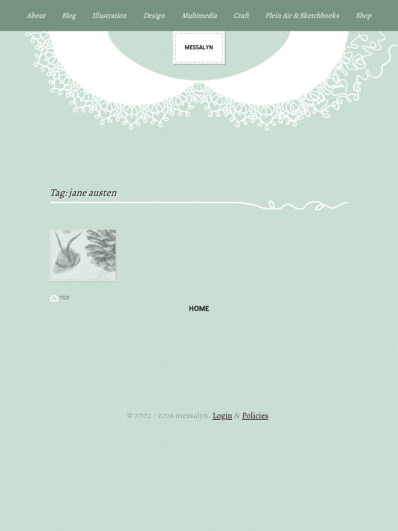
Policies (255, 415)
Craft (241, 15)
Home (199, 309)
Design (154, 15)
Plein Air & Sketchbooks (302, 15)
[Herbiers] (82, 255)
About (36, 15)
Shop (363, 15)
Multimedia (199, 15)
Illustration (109, 15)
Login (222, 415)
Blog (69, 15)
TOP (64, 298)
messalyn (199, 48)
